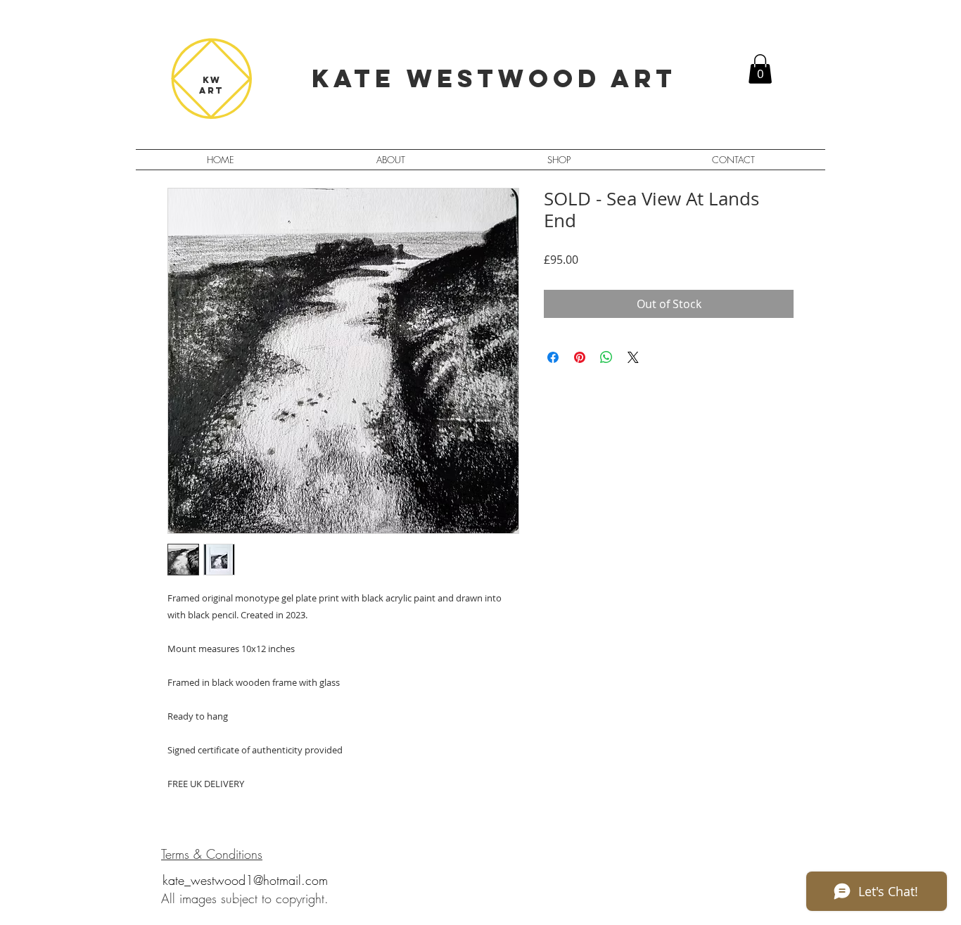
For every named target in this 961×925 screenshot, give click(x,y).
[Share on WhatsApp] (606, 357)
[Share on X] (633, 357)
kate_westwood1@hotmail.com (245, 880)
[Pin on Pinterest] (579, 357)
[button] (760, 69)
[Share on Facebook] (553, 357)
